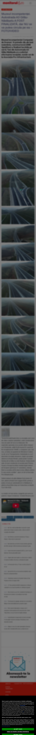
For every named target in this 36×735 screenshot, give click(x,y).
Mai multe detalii (22, 705)
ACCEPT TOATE (18, 729)
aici (23, 711)
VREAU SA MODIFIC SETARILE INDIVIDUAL (18, 731)
